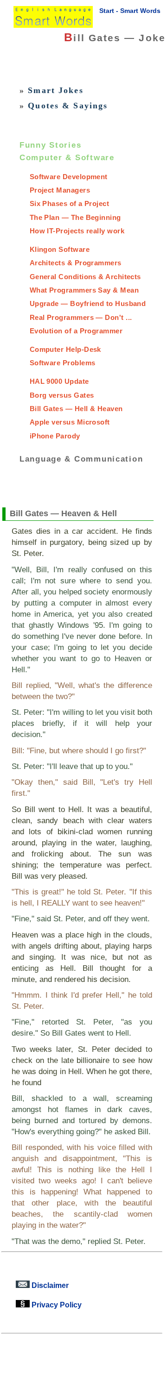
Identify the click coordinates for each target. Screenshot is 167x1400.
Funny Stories (50, 144)
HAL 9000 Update (59, 381)
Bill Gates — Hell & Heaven (76, 408)
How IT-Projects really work (77, 231)
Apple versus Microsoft (70, 422)
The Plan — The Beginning (75, 217)
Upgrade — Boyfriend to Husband (88, 303)
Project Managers (60, 190)
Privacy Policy (56, 1304)
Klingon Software (60, 249)
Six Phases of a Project (69, 203)
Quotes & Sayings (68, 105)
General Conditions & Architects (85, 277)
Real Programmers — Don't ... (81, 317)
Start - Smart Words (130, 10)
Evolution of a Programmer (76, 331)
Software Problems (63, 363)
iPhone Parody (55, 436)
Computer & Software (67, 157)
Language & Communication (81, 458)
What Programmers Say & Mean (84, 290)
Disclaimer (49, 1285)
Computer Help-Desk (65, 349)
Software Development (69, 177)
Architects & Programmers (76, 263)
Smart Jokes (56, 90)
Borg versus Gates (62, 395)
